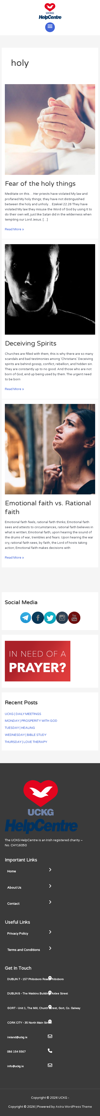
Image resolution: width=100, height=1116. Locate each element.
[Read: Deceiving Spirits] (50, 289)
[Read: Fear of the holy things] (50, 129)
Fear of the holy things (40, 184)
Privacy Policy (17, 934)
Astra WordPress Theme (74, 1107)
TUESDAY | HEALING (20, 728)
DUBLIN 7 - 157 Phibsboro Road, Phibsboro (35, 979)
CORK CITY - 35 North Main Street (29, 1022)
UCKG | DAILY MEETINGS (23, 714)
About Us (14, 888)
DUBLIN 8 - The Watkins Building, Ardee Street (37, 993)
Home (11, 871)
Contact (13, 904)
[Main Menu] (50, 27)
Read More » (14, 229)
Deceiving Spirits (31, 343)
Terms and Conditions (23, 950)
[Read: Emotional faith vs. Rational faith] (50, 449)
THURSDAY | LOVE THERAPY (26, 742)
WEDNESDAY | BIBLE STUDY (25, 735)
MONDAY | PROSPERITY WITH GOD (31, 721)
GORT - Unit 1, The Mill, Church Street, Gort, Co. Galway (43, 1008)
